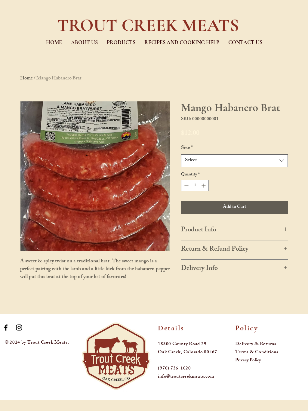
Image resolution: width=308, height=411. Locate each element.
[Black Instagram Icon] (19, 327)
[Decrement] (185, 185)
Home (26, 78)
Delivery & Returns (255, 344)
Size (187, 148)
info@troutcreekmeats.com (186, 377)
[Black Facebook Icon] (6, 327)
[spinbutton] (194, 185)
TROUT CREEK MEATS (148, 25)
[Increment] (204, 185)
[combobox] (234, 160)
